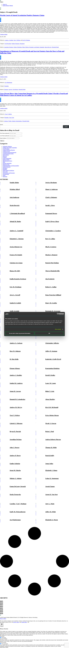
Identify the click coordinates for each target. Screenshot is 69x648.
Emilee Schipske (15, 463)
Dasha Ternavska (15, 494)
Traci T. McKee (17, 40)
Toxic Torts (11, 117)
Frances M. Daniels (16, 255)
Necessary (4, 637)
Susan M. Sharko (15, 470)
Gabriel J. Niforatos (16, 423)
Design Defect (6, 154)
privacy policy (16, 622)
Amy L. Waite (49, 504)
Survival (10, 89)
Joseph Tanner (50, 486)
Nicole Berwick (14, 205)
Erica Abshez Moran (52, 415)
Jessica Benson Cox (16, 247)
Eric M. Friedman (26, 40)
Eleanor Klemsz (15, 368)
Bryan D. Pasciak (15, 431)
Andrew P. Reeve (15, 455)
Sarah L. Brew (50, 205)
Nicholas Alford (15, 189)
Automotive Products (8, 47)
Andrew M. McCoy (16, 407)
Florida (15, 47)
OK (49, 333)
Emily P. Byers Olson (52, 221)
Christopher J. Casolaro (53, 231)
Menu (2, 2)
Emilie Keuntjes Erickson (18, 279)
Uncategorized (6, 174)
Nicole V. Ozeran (50, 423)
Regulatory (22, 43)
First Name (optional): (4, 133)
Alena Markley (50, 399)
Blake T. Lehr (49, 391)
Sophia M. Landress (16, 383)
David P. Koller (50, 375)
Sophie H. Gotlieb (15, 303)
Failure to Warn (6, 159)
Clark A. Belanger (51, 197)
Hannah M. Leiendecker (17, 399)
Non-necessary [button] (3, 642)
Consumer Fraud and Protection (9, 152)
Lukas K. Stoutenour (52, 478)
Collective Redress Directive (9, 150)
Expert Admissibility (7, 158)
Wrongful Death (55, 47)
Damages (6, 89)
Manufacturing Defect (7, 160)
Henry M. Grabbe (51, 303)
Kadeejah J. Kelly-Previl (53, 359)
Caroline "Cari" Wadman (18, 504)
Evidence (5, 157)
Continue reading (3, 34)
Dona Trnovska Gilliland (53, 295)
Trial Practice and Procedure (9, 173)
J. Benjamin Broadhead (17, 213)
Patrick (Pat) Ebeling (52, 263)
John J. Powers (14, 447)
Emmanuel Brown (51, 213)
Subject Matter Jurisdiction (8, 170)
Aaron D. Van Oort (51, 494)
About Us (5, 4)
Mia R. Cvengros (50, 247)
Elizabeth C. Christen (17, 239)
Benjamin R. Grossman (52, 311)
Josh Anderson (14, 197)
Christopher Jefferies (52, 343)
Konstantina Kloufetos (52, 368)
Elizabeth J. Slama (51, 470)
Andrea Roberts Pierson (53, 439)
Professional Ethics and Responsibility (11, 165)
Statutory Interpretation (17, 121)
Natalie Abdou (14, 182)
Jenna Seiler (49, 463)
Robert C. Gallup (50, 287)
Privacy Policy (3, 618)
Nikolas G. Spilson (15, 478)
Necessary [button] (2, 636)
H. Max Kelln (14, 359)
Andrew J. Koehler (9, 40)
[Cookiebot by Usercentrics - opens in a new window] (58, 314)
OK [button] (28, 622)
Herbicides (19, 47)
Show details (58, 329)
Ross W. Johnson (15, 351)
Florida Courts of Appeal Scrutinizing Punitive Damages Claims (22, 15)
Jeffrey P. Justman (51, 351)
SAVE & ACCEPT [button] (4, 647)
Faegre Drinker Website (8, 5)
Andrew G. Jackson (16, 343)
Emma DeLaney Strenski (18, 486)
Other (4, 162)
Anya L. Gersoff (15, 295)
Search (1, 124)
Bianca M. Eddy (15, 271)
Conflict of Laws (6, 151)
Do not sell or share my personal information (19, 333)
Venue (4, 175)
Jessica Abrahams (51, 182)
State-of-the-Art (48, 47)
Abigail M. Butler (15, 221)
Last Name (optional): (4, 135)
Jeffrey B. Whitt (50, 512)
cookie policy (24, 622)
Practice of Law (6, 164)
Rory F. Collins (50, 239)
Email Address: (3, 138)
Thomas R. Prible (51, 447)
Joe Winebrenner (8, 82)
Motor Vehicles (25, 47)
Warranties (5, 176)
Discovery (5, 156)
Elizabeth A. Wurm (51, 520)
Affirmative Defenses (7, 146)
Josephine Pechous (16, 439)
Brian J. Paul (49, 431)
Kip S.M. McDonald (51, 407)
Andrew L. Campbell (16, 231)
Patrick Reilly (49, 455)
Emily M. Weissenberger (18, 512)
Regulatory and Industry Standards (36, 47)
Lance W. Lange (50, 383)
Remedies (6, 86)
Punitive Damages (15, 43)
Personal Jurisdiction (7, 163)
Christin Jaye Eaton (16, 263)
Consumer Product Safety (8, 153)
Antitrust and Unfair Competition (10, 147)
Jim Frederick (49, 279)
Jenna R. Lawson (15, 391)
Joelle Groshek (14, 311)
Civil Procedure (7, 43)
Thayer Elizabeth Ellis (52, 271)
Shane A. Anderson (51, 189)
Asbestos (6, 121)
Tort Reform (15, 89)
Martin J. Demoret (51, 255)
